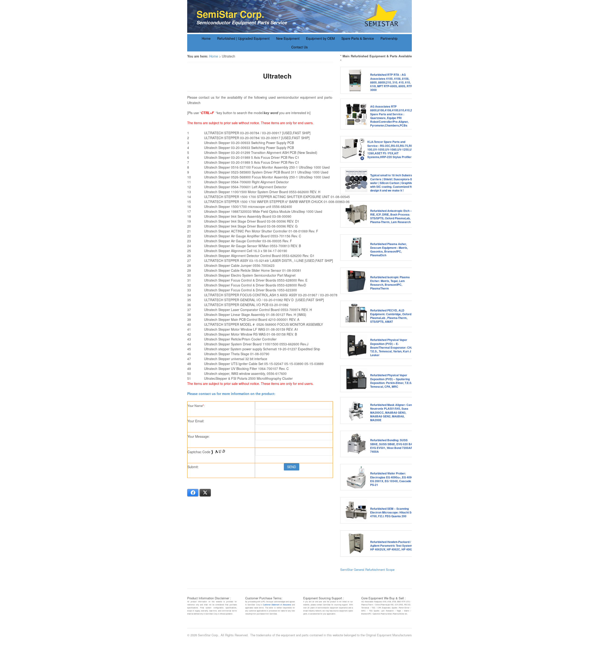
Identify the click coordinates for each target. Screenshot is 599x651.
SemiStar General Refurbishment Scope (367, 569)
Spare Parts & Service (357, 38)
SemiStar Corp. (230, 14)
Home (206, 38)
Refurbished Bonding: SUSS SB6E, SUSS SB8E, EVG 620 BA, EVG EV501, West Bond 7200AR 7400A (391, 446)
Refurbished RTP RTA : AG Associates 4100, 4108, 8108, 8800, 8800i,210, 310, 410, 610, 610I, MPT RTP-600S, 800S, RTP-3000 (391, 82)
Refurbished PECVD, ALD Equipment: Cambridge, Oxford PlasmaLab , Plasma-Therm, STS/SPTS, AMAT (390, 316)
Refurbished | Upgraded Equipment (243, 38)
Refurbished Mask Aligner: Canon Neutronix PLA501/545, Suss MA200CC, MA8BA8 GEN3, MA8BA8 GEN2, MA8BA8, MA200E (392, 412)
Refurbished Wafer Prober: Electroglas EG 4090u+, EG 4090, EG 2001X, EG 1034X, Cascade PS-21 (392, 479)
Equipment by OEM (320, 38)
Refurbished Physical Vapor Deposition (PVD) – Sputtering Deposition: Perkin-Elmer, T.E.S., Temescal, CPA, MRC (391, 381)
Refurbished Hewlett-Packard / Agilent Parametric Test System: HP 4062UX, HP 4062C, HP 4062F (392, 545)
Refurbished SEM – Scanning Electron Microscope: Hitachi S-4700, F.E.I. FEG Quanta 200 (391, 512)
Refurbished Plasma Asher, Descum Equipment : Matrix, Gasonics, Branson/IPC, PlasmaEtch (389, 249)
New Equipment (288, 38)
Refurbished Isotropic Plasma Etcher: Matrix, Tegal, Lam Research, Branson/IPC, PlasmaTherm (390, 283)
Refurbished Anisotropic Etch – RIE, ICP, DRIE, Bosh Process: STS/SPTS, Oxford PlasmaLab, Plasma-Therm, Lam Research (391, 216)
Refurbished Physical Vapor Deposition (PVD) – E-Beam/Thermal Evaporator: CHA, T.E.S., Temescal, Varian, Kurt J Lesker (392, 347)
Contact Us (299, 47)
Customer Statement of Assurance (277, 604)
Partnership (389, 38)
